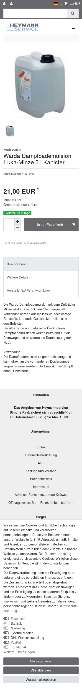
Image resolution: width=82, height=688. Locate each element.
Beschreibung (17, 264)
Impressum (41, 486)
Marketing (18, 628)
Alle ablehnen (41, 670)
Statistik (16, 623)
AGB (41, 463)
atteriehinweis (42, 478)
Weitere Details (18, 277)
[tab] (41, 264)
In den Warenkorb (50, 224)
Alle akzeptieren (41, 661)
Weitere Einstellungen (19, 652)
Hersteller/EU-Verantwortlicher (28, 290)
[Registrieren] (12, 3)
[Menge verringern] (17, 228)
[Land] (56, 3)
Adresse (21, 494)
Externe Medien (22, 633)
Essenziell (18, 618)
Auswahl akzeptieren (41, 679)
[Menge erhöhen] (17, 221)
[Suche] (73, 13)
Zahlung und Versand (41, 471)
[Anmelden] (5, 3)
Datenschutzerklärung (41, 455)
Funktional (18, 647)
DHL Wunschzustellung (27, 637)
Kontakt (41, 447)
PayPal (16, 642)
